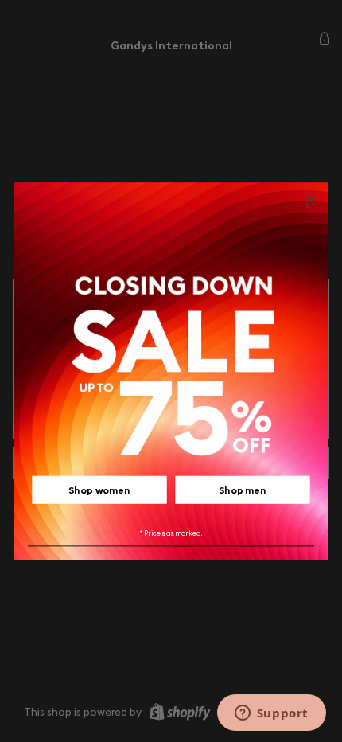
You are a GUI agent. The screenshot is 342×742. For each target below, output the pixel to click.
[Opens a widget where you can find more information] (271, 714)
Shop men (242, 489)
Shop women (99, 489)
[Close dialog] (310, 200)
